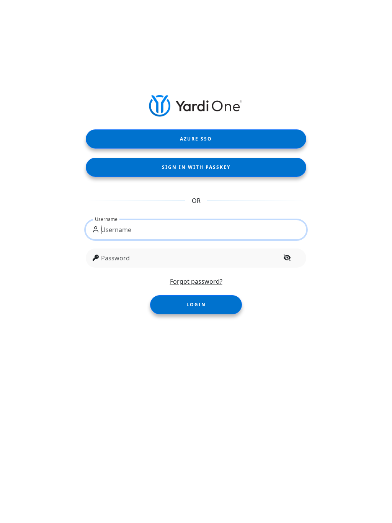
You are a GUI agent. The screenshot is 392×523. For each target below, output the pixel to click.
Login (196, 304)
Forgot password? (196, 281)
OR (196, 200)
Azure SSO (196, 139)
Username (106, 219)
